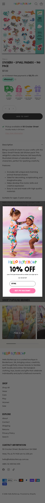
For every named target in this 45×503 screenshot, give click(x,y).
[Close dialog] (40, 208)
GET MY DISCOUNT (22, 291)
